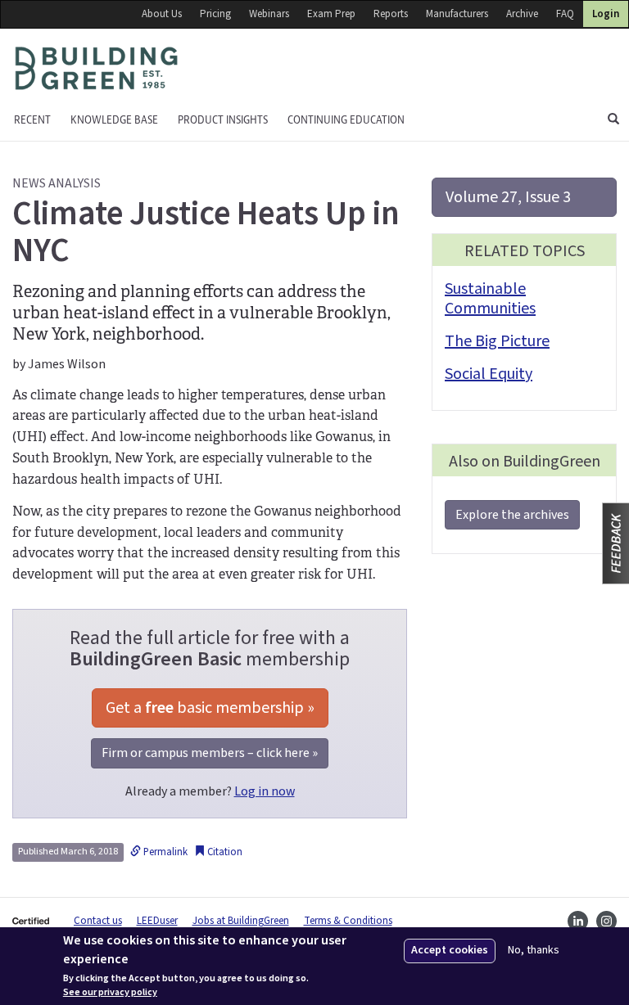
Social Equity (488, 374)
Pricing (215, 14)
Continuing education (346, 120)
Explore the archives (512, 515)
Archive (522, 14)
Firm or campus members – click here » (210, 753)
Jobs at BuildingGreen (240, 920)
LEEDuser (157, 920)
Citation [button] (223, 852)
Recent (32, 120)
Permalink (164, 852)
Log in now (264, 791)
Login (605, 14)
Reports (390, 14)
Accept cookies (449, 950)
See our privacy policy (110, 992)
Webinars (269, 14)
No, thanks (533, 950)
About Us (162, 14)
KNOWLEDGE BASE (114, 120)
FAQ (565, 14)
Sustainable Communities (490, 298)
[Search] (613, 120)
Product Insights (223, 120)
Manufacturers (457, 14)
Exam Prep (331, 14)
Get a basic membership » (210, 707)
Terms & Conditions (348, 920)
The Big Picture (497, 341)
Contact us (98, 920)
